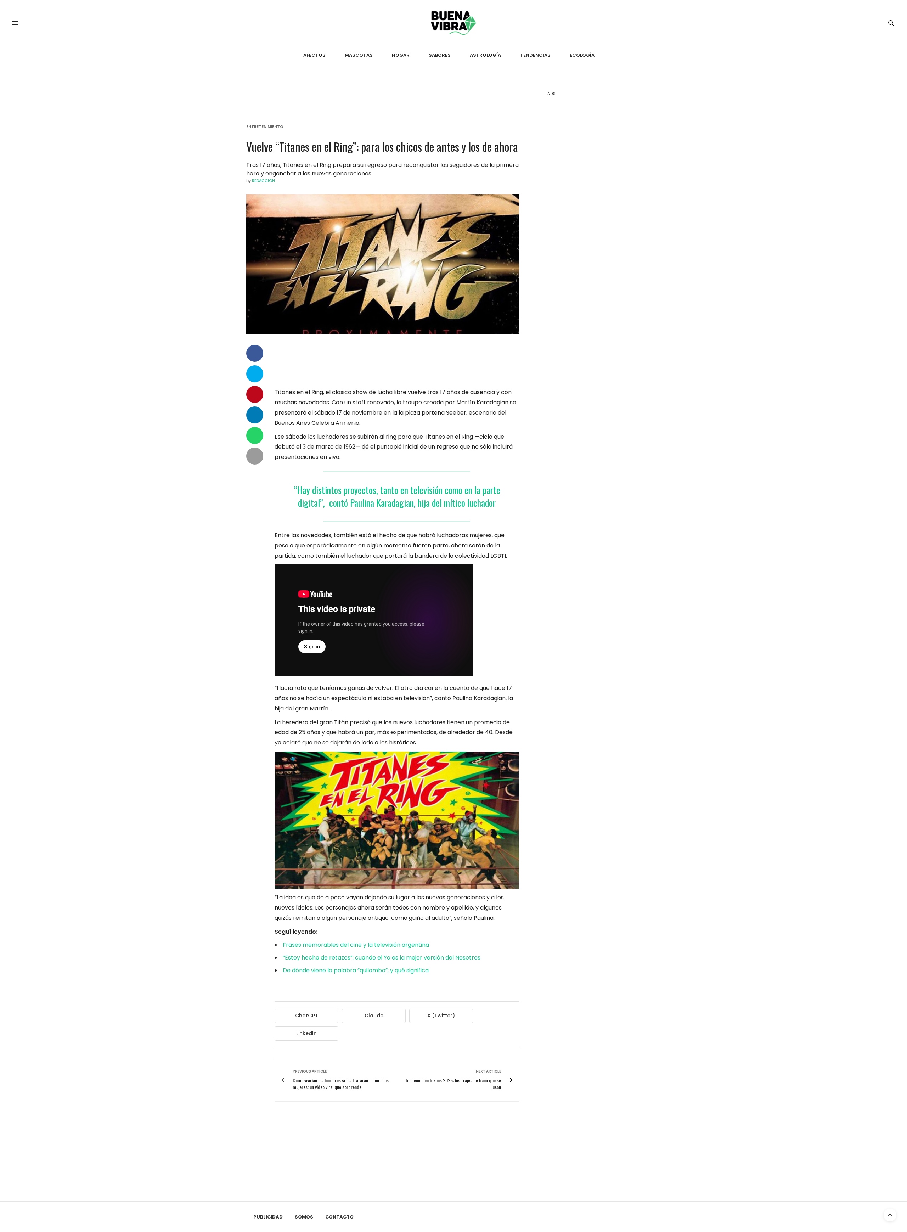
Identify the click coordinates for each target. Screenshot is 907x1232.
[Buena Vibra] (453, 23)
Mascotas (359, 55)
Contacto (339, 1217)
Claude (374, 1015)
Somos (304, 1217)
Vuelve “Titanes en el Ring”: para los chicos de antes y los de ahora (382, 146)
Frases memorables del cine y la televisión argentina (356, 945)
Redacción (263, 181)
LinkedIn (306, 1033)
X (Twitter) (441, 1015)
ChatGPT (306, 1015)
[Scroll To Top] (890, 1215)
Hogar (401, 55)
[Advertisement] (600, 212)
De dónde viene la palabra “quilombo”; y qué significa (356, 970)
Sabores (440, 55)
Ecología (582, 55)
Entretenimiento (264, 127)
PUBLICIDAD (268, 1217)
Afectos (314, 55)
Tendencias (535, 55)
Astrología (485, 55)
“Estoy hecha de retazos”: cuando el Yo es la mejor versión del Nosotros (381, 957)
